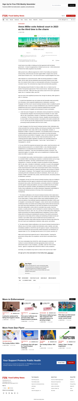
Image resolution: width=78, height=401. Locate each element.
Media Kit (72, 386)
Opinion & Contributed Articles (38, 384)
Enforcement (21, 23)
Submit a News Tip (55, 388)
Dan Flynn (21, 32)
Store (71, 388)
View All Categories (35, 390)
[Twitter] (60, 19)
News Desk (6, 319)
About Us (72, 379)
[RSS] (67, 19)
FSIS (20, 280)
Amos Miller (44, 278)
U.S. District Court (27, 280)
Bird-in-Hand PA (52, 278)
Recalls (33, 388)
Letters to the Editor (55, 386)
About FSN (71, 362)
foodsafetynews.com (6, 380)
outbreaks (34, 386)
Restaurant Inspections (56, 381)
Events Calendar (54, 384)
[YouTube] (65, 19)
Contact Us (72, 381)
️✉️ (4, 388)
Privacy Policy (73, 384)
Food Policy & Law (34, 278)
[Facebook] (59, 19)
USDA (34, 280)
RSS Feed (53, 390)
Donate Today (61, 362)
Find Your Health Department (57, 379)
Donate (71, 390)
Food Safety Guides (35, 381)
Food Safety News (40, 399)
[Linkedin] (64, 19)
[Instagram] (62, 19)
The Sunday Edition (7, 341)
